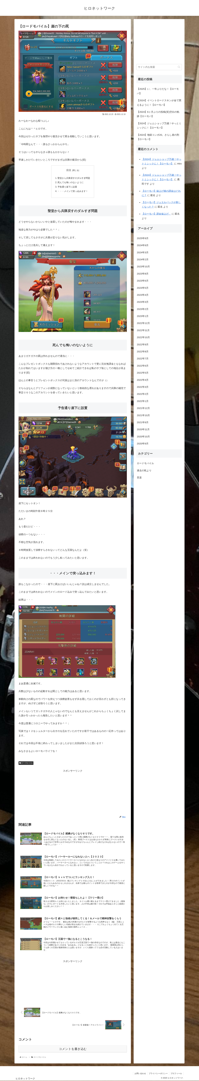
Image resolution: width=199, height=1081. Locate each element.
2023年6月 (143, 280)
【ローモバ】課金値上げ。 (156, 213)
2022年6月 (143, 365)
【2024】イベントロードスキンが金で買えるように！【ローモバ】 (159, 102)
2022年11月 (143, 330)
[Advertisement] (73, 792)
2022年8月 (143, 351)
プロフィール (176, 1073)
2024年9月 (143, 245)
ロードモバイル (27, 763)
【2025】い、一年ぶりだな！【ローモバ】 (158, 91)
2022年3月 (143, 387)
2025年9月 (143, 238)
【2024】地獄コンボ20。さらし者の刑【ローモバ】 (158, 137)
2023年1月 (143, 316)
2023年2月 (143, 309)
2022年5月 (143, 372)
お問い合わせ (140, 1073)
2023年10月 (143, 266)
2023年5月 (143, 288)
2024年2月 (143, 259)
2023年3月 (143, 302)
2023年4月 (143, 295)
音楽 (139, 477)
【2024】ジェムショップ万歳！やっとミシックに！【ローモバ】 (159, 125)
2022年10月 (143, 337)
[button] (179, 67)
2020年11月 (143, 429)
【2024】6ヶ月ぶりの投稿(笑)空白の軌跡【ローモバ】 (158, 114)
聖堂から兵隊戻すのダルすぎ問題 (74, 178)
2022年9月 (143, 344)
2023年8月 (143, 273)
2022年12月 (143, 323)
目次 (68, 170)
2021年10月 (143, 415)
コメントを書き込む (73, 1049)
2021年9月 (143, 422)
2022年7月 (143, 358)
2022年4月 (143, 380)
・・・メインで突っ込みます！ (73, 191)
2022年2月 (143, 394)
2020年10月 (143, 436)
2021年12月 (143, 408)
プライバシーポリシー (158, 1073)
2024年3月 (143, 252)
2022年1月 (143, 401)
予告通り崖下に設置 (67, 187)
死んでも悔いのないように (71, 182)
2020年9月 (143, 443)
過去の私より (144, 470)
